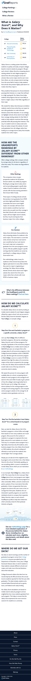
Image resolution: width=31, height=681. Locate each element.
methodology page (19, 527)
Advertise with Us (15, 668)
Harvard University (12, 43)
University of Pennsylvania (11, 57)
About (15, 633)
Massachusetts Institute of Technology (11, 48)
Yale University (11, 53)
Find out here (23, 294)
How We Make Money (15, 663)
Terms (15, 654)
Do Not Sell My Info (15, 659)
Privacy (15, 650)
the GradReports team (9, 32)
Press (15, 637)
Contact (15, 641)
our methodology (8, 469)
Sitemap (15, 672)
